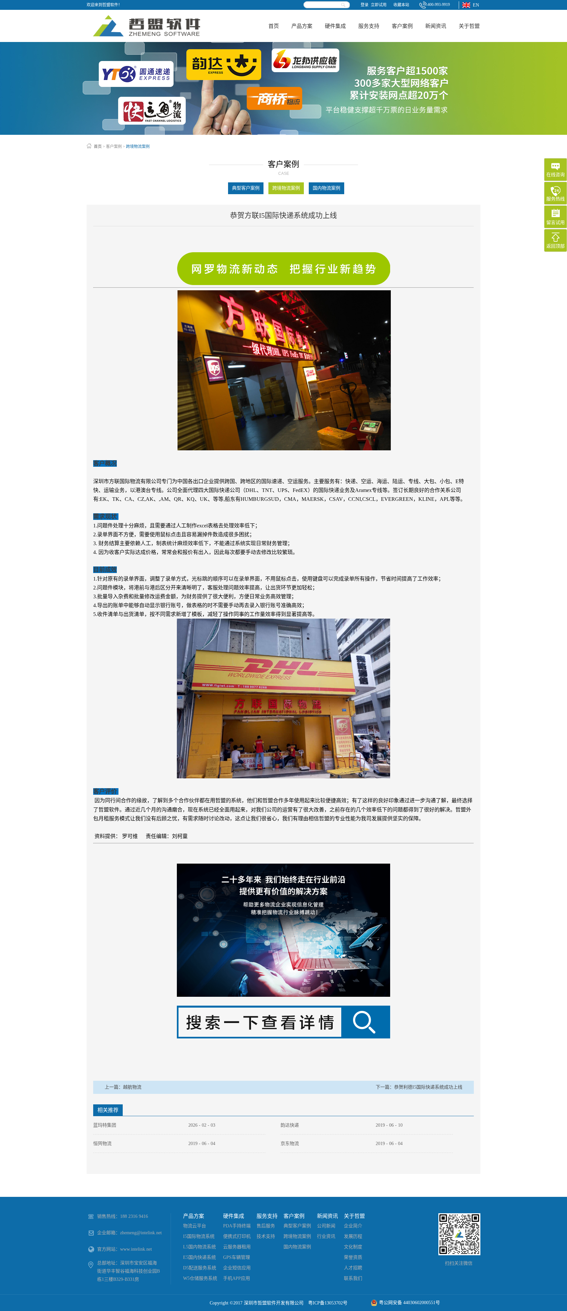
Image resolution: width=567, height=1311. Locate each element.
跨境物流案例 (138, 146)
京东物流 (290, 1143)
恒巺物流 (102, 1143)
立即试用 (379, 5)
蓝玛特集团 (104, 1125)
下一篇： (419, 1087)
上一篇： (123, 1087)
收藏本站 (401, 5)
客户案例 (114, 146)
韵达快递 (290, 1125)
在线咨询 (555, 174)
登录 (364, 5)
